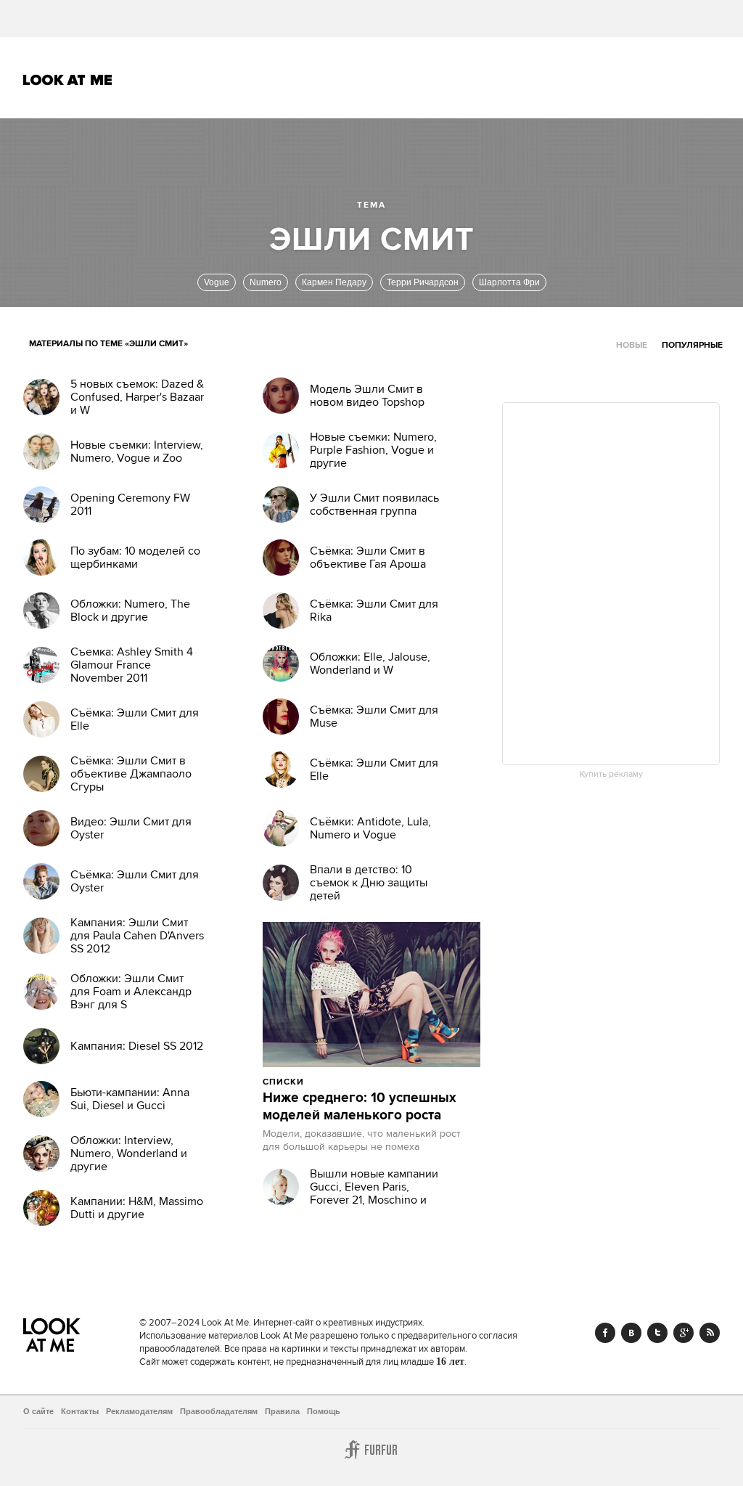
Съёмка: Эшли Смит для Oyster (134, 881)
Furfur (371, 1449)
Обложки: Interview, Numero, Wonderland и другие (128, 1153)
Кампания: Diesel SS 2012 (136, 1046)
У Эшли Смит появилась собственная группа (374, 504)
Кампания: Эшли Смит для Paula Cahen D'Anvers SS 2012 (137, 935)
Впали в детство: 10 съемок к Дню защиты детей (368, 882)
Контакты (80, 1411)
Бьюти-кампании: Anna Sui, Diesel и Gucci (129, 1099)
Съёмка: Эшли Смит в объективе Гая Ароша (368, 557)
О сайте (38, 1411)
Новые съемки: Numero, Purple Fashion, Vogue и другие (373, 450)
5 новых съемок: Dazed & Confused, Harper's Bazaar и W (137, 397)
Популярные (692, 345)
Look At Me (67, 80)
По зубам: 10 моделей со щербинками (135, 557)
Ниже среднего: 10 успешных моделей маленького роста (359, 1107)
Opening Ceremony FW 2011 (130, 504)
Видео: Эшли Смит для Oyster (131, 828)
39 (383, 1082)
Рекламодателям (139, 1411)
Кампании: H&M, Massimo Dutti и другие (136, 1208)
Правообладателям (219, 1411)
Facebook (605, 1333)
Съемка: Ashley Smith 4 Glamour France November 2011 (131, 665)
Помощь (323, 1411)
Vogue (216, 282)
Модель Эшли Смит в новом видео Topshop (367, 396)
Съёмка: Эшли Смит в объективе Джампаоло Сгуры (131, 773)
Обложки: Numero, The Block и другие (130, 610)
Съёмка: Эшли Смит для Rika (374, 610)
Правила (282, 1411)
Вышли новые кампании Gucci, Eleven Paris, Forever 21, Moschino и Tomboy (374, 1193)
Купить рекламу (611, 774)
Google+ (683, 1333)
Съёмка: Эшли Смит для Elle (134, 719)
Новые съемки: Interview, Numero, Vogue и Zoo (136, 451)
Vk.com (631, 1333)
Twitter (657, 1333)
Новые (631, 345)
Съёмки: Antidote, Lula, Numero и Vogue (370, 828)
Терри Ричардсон (423, 282)
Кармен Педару (334, 282)
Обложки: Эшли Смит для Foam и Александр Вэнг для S (131, 991)
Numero (266, 282)
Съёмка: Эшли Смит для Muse (374, 716)
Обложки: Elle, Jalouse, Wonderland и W (370, 663)
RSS (709, 1333)
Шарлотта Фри (509, 282)
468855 (341, 1082)
